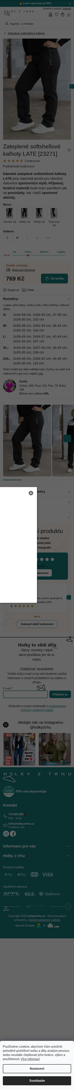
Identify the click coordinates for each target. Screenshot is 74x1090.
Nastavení (37, 1068)
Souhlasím (37, 1080)
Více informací (30, 1059)
